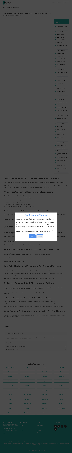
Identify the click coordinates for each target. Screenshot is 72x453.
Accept (32, 236)
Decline (40, 236)
